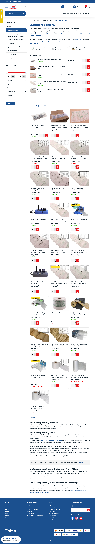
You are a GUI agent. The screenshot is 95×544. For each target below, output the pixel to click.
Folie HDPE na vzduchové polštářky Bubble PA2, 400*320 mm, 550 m (39, 158)
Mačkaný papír (11, 58)
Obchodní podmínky (54, 507)
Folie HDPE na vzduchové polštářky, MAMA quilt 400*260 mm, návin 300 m (79, 376)
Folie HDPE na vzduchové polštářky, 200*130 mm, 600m (38, 407)
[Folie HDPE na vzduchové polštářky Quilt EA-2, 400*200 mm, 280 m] (39, 241)
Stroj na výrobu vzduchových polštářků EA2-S (38, 220)
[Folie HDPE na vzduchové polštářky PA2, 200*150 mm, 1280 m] (79, 241)
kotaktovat (82, 462)
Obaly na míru (30, 505)
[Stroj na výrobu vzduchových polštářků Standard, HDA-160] (39, 303)
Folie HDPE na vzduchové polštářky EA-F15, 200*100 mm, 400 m (79, 189)
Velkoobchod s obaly (32, 507)
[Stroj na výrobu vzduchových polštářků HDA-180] (39, 366)
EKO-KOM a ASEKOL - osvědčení (35, 515)
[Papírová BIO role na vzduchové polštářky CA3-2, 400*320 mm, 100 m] (59, 335)
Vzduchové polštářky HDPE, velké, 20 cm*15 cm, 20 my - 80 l (59, 126)
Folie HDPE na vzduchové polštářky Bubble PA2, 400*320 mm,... (50, 90)
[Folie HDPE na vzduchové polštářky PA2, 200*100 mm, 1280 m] (59, 241)
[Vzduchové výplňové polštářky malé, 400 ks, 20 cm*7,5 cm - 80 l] (79, 116)
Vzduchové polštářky (12, 30)
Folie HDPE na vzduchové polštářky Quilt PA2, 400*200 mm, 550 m (58, 189)
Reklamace (52, 511)
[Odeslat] (88, 510)
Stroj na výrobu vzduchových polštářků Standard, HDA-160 (38, 314)
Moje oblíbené (52, 518)
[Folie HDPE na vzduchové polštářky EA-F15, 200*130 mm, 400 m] (59, 272)
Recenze (7, 515)
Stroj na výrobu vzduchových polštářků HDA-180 (38, 376)
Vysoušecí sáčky (11, 54)
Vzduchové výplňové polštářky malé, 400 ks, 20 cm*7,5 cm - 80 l (79, 126)
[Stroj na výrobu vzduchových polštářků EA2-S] (39, 210)
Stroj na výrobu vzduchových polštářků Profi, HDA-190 (79, 345)
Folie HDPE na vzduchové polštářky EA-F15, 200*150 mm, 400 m (59, 158)
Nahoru (33, 417)
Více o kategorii (34, 43)
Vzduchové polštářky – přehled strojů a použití (45, 478)
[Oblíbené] (89, 7)
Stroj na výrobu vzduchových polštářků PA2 (79, 220)
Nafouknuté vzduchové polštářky (15, 36)
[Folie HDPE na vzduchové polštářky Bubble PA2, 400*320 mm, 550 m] (39, 147)
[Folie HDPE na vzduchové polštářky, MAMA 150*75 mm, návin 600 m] (59, 366)
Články (6, 518)
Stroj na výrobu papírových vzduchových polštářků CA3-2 (79, 314)
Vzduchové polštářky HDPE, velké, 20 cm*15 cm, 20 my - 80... (52, 67)
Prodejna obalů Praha (73, 13)
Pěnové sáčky (10, 43)
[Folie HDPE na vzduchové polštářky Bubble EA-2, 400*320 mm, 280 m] (79, 147)
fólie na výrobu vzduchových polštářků (71, 33)
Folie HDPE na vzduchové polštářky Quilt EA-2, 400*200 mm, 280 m (38, 251)
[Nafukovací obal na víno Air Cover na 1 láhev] (39, 116)
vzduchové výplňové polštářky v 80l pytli (50, 440)
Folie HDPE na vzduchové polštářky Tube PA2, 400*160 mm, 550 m (38, 189)
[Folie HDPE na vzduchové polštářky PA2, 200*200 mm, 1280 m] (59, 210)
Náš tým (7, 511)
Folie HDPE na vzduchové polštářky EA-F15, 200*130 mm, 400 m (59, 283)
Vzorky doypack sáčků (32, 509)
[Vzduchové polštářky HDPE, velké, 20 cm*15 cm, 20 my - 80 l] (59, 116)
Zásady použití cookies (55, 509)
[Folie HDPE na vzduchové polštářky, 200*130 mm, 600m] (39, 397)
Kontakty (87, 13)
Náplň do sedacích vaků (13, 47)
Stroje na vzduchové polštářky (15, 39)
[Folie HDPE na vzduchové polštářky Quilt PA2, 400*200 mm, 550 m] (59, 178)
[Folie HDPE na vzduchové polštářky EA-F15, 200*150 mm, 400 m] (59, 147)
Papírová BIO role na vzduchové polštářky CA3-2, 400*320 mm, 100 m (59, 345)
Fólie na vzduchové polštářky (14, 34)
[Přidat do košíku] (88, 60)
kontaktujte (78, 39)
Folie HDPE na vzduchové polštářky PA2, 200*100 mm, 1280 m (59, 251)
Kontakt (7, 505)
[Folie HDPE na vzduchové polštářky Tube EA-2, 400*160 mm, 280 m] (79, 272)
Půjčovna (29, 511)
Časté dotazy (52, 515)
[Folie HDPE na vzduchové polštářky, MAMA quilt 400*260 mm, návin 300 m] (79, 366)
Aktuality (7, 509)
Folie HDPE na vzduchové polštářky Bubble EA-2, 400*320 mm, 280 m (79, 158)
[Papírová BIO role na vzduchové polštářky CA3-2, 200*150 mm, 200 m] (39, 335)
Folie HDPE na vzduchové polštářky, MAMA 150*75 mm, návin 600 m (58, 376)
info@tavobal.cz (16, 1)
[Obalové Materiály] (31, 20)
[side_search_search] (62, 6)
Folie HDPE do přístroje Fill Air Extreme (58, 314)
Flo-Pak (9, 26)
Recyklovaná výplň (12, 50)
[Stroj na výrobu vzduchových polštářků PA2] (79, 210)
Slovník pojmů (52, 522)
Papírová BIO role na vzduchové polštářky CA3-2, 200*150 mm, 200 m (39, 345)
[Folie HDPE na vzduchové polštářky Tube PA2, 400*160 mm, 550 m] (39, 178)
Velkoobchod (62, 13)
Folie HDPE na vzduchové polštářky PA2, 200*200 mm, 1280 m (58, 220)
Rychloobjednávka (54, 513)
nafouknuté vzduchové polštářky (39, 33)
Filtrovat (10, 103)
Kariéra (82, 13)
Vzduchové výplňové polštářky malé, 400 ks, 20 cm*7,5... (50, 75)
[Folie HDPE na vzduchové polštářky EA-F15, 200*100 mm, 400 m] (79, 178)
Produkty (36, 20)
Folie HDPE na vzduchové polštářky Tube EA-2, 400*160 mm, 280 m (79, 283)
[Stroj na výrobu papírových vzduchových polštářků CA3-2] (79, 303)
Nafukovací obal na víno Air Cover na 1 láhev (49, 59)
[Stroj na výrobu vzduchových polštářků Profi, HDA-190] (79, 335)
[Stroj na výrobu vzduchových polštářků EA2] (39, 272)
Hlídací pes (52, 520)
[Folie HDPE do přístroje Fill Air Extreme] (59, 303)
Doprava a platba (53, 505)
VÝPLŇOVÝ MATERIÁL (47, 20)
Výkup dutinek (30, 513)
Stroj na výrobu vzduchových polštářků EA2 (38, 282)
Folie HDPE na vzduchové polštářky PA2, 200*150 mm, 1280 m (51, 82)
